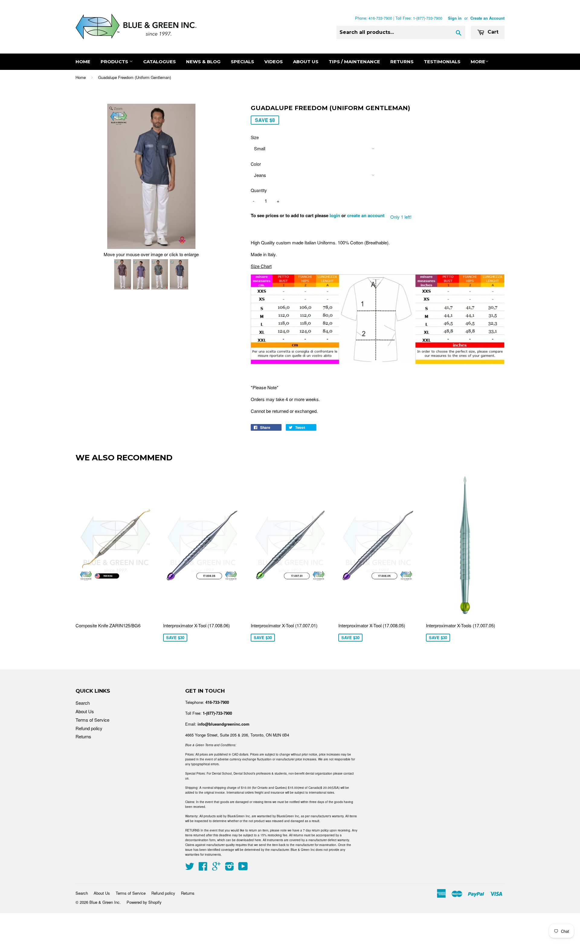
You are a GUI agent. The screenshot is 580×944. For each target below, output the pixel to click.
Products (115, 61)
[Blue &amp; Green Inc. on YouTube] (243, 868)
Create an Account (487, 18)
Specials (242, 61)
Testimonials (442, 61)
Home (83, 61)
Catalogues (159, 61)
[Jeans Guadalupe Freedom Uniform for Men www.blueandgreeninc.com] (179, 275)
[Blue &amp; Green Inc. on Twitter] (189, 868)
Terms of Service (92, 720)
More (478, 61)
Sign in (455, 18)
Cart (492, 32)
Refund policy (89, 728)
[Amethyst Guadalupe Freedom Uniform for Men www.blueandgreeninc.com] (141, 275)
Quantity (259, 190)
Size (255, 137)
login (335, 215)
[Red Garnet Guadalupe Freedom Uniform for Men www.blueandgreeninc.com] (122, 275)
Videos (273, 61)
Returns (402, 61)
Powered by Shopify (144, 902)
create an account (366, 215)
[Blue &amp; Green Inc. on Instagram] (229, 868)
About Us (305, 61)
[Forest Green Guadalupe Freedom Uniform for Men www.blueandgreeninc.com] (159, 275)
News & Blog (203, 61)
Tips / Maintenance (354, 61)
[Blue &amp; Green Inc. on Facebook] (203, 868)
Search (83, 703)
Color (256, 164)
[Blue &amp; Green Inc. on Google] (216, 868)
